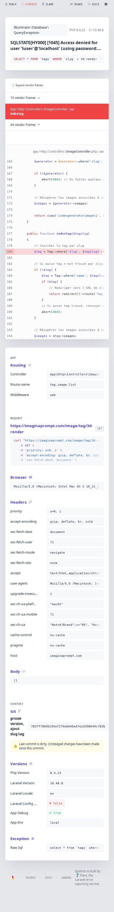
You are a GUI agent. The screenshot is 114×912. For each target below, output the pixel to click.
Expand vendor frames (29, 85)
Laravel (66, 877)
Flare (83, 875)
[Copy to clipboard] (98, 59)
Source (31, 877)
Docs (48, 877)
